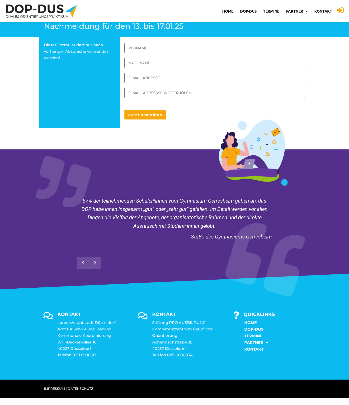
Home (227, 11)
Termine (271, 11)
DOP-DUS (248, 11)
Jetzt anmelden (145, 114)
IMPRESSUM (54, 388)
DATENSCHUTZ (80, 388)
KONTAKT (323, 11)
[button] (95, 263)
